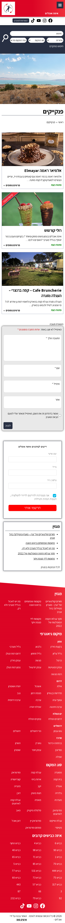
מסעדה (58, 772)
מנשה (38, 660)
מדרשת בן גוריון (54, 693)
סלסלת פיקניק (34, 810)
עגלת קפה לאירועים (15, 801)
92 (60, 898)
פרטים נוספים (12, 185)
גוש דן (38, 743)
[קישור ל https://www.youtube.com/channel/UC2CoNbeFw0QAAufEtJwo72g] (39, 20)
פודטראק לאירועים (57, 812)
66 (39, 891)
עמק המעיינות (55, 667)
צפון (60, 641)
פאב (18, 810)
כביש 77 (16, 871)
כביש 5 (17, 864)
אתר (58, 399)
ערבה (38, 700)
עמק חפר (36, 750)
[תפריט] (60, 5)
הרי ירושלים (35, 731)
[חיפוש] (5, 36)
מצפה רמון (36, 693)
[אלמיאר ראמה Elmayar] (33, 151)
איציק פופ (21, 919)
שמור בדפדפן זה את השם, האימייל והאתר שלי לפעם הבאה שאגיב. (33, 415)
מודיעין (58, 750)
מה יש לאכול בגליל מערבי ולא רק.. (38, 548)
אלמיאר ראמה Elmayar (43, 170)
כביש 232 (15, 898)
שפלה (59, 757)
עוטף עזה (57, 700)
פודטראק (16, 772)
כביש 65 (16, 857)
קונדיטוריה (15, 779)
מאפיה (38, 800)
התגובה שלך (53, 338)
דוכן (18, 793)
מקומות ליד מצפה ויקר (44, 558)
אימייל (56, 384)
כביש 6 (58, 843)
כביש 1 (58, 857)
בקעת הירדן (56, 646)
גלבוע (38, 646)
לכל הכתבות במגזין (50, 567)
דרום (59, 681)
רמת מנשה (56, 674)
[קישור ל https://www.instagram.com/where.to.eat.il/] (44, 20)
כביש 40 (16, 850)
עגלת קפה (36, 772)
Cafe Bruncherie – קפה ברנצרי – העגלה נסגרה (35, 292)
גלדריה (58, 793)
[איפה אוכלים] (8, 8)
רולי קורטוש (53, 230)
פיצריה (17, 786)
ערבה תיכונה (56, 707)
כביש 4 (37, 843)
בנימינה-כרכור (55, 743)
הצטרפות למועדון (21, 20)
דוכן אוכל (16, 821)
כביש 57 (37, 884)
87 (19, 891)
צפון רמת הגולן (13, 667)
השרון (17, 743)
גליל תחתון (36, 653)
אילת (59, 686)
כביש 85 (37, 864)
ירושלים (58, 726)
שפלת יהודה (35, 707)
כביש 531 (36, 871)
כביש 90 (58, 850)
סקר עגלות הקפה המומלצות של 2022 (36, 553)
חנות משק (36, 793)
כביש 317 (57, 884)
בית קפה (58, 779)
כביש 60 (16, 877)
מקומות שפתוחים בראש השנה (40, 543)
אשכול (38, 686)
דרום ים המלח (55, 719)
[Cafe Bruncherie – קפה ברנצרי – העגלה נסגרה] (33, 270)
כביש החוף (15, 843)
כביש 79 (37, 898)
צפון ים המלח (34, 719)
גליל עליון (57, 653)
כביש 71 (37, 857)
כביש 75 (57, 877)
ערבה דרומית (14, 700)
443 (18, 884)
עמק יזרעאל (35, 667)
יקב (39, 786)
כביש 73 (37, 877)
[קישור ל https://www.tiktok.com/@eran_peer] (33, 20)
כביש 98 (37, 850)
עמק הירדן (15, 660)
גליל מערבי (15, 646)
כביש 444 (57, 871)
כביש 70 (57, 864)
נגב (18, 693)
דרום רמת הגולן (13, 653)
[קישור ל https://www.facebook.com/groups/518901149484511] (50, 20)
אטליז (59, 786)
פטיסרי (58, 827)
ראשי (60, 122)
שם (57, 368)
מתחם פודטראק (33, 827)
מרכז (59, 738)
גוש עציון (58, 731)
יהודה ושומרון (14, 686)
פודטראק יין (35, 821)
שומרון (17, 750)
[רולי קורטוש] (33, 211)
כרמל (59, 660)
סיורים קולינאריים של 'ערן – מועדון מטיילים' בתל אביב (54, 607)
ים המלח (57, 714)
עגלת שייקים (56, 821)
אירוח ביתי (36, 779)
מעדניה (58, 800)
